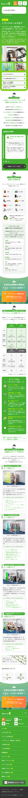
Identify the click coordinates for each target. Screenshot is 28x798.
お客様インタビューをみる (14, 166)
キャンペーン (5, 756)
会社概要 (21, 789)
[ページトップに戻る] (25, 713)
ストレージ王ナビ (6, 764)
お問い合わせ (21, 723)
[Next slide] (8, 161)
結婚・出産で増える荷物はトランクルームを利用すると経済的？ (12, 438)
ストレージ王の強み (6, 736)
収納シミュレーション (7, 760)
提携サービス (5, 776)
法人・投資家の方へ (6, 772)
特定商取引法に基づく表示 (7, 791)
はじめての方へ (5, 732)
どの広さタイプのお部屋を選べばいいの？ (9, 87)
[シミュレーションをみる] (14, 660)
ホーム (3, 15)
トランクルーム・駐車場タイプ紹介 (10, 740)
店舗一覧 (20, 719)
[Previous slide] (3, 161)
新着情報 (7, 723)
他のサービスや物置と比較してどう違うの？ (8, 82)
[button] (15, 147)
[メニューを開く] (25, 3)
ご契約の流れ (5, 744)
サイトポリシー (15, 789)
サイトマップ (16, 791)
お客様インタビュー (6, 768)
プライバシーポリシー (6, 789)
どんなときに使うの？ (8, 74)
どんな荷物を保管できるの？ (10, 78)
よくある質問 (5, 748)
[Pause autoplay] (6, 162)
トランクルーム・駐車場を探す (9, 719)
